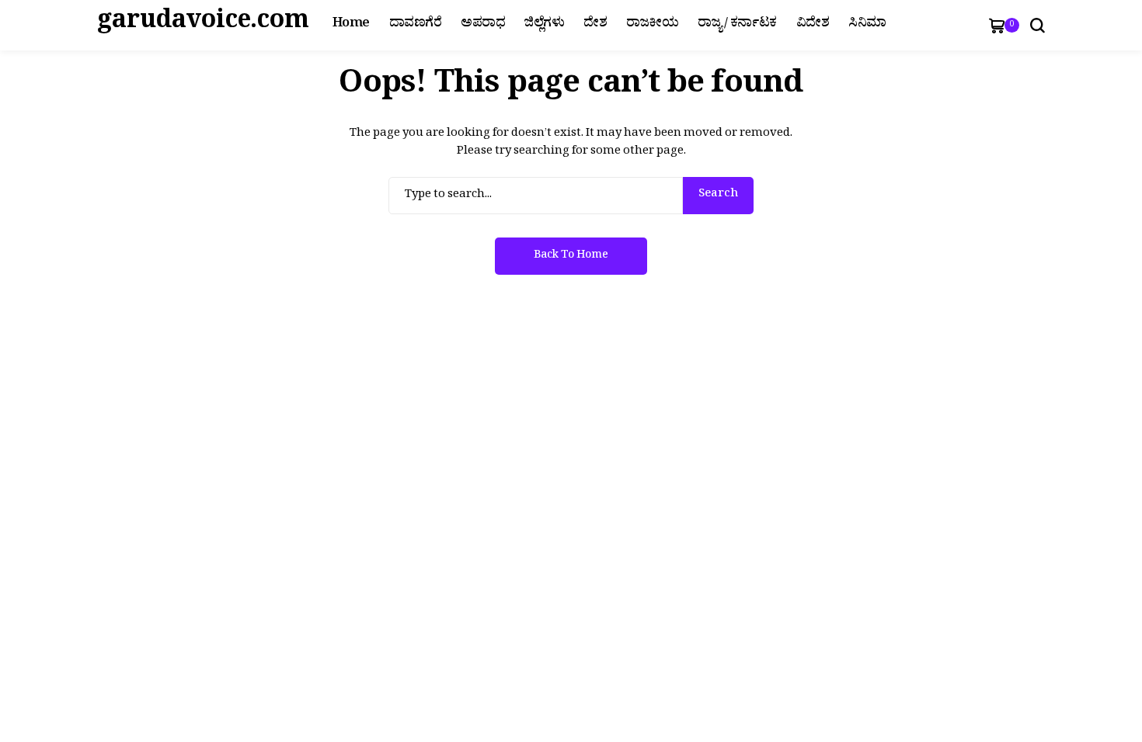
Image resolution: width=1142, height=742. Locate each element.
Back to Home (571, 256)
